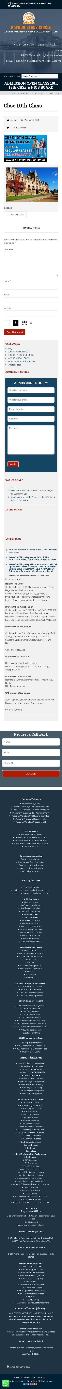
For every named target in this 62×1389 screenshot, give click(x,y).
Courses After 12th (31, 1121)
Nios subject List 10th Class (31, 932)
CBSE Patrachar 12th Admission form (31, 837)
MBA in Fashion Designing (32, 1278)
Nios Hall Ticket (31, 959)
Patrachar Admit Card (31, 1033)
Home (14, 93)
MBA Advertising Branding (32, 1066)
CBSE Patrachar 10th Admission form (31, 841)
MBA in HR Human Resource (32, 1272)
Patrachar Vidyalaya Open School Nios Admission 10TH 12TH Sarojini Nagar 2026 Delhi (34, 552)
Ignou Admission (31, 1118)
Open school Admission (31, 859)
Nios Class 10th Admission (31, 905)
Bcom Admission (31, 1145)
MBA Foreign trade (32, 1075)
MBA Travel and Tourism (32, 1288)
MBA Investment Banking (32, 1084)
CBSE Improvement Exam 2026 (31, 1046)
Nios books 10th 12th (31, 920)
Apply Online (29, 1377)
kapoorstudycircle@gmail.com (31, 1225)
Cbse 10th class (29, 93)
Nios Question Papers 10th (31, 969)
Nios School (31, 978)
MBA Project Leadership (32, 1087)
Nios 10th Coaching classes (31, 993)
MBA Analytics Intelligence (32, 1091)
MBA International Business (32, 1294)
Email (7, 294)
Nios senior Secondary (31, 942)
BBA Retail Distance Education (31, 1133)
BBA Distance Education (31, 1136)
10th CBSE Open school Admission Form (31, 890)
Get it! (13, 464)
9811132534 (14, 6)
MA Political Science (31, 1190)
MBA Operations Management (32, 1291)
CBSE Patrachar (31, 847)
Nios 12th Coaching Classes (31, 996)
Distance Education (31, 1102)
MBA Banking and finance (32, 1269)
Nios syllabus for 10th (31, 923)
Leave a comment (18, 128)
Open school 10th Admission (31, 865)
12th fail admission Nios (31, 989)
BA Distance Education (31, 1142)
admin (13, 120)
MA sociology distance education (31, 1181)
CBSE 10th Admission (31, 1009)
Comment (9, 249)
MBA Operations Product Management (32, 1303)
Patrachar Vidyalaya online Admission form (31, 813)
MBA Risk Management (32, 1094)
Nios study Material (31, 939)
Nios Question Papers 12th (31, 966)
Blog (9, 348)
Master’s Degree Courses (31, 1108)
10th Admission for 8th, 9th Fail (31, 1006)
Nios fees (31, 972)
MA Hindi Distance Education (31, 1175)
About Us (18, 1377)
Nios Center (31, 975)
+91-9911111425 (31, 1222)
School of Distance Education (31, 1127)
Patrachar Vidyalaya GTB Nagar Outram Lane (31, 816)
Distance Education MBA (32, 1266)
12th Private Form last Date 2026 (31, 1021)
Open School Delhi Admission (31, 862)
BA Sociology (31, 1160)
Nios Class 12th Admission (31, 908)
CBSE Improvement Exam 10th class (31, 1049)
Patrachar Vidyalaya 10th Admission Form (31, 807)
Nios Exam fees (31, 917)
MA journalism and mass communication (31, 1202)
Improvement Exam (31, 1052)
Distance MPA (31, 1193)
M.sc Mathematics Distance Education (31, 1196)
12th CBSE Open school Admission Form (31, 893)
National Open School (31, 871)
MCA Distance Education (31, 1199)
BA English (31, 1157)
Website (8, 308)
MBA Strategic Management (32, 1081)
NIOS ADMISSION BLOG (18, 358)
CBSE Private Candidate (31, 1018)
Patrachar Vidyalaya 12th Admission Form (31, 810)
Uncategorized (14, 365)
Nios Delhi (31, 962)
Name (7, 281)
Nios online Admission (31, 911)
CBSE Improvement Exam (31, 1043)
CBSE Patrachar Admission (31, 834)
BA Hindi (31, 1148)
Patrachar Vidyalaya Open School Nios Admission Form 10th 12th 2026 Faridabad (30, 571)
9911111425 (18, 3)
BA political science (31, 1166)
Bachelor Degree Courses (31, 1105)
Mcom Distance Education (31, 1169)
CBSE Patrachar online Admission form (31, 844)
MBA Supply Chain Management (32, 1063)
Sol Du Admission (31, 1114)
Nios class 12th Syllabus (31, 926)
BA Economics (31, 1163)
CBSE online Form (31, 1012)
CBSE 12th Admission (31, 1015)
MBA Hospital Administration (32, 1285)
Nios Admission (31, 902)
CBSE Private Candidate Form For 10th (31, 1027)
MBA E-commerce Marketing (32, 1072)
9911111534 (45, 3)
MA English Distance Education (31, 1172)
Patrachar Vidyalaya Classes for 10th (31, 819)
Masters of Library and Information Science (31, 1184)
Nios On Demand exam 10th (31, 953)
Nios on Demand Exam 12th (31, 956)
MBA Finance (32, 1282)
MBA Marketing (32, 1300)
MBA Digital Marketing (32, 1069)
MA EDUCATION (31, 1187)
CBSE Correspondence (31, 1030)
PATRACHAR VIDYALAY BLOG (21, 361)
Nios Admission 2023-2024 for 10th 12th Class (32, 498)
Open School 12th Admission (31, 868)
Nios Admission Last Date (31, 929)
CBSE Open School (31, 887)
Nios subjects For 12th (31, 935)
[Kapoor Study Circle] (31, 22)
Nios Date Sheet (31, 914)
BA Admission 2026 (31, 1124)
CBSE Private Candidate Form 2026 (31, 1024)
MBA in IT (32, 1297)
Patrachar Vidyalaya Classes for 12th (31, 822)
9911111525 (32, 3)
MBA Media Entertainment (32, 1078)
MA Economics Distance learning (31, 1178)
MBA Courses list (31, 1111)
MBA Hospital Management (32, 1275)
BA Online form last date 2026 (31, 1130)
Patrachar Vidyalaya (31, 804)
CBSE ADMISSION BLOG (18, 352)
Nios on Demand (31, 950)
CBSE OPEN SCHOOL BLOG (20, 355)
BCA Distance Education (31, 1139)
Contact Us (41, 1377)
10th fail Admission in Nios (31, 986)
